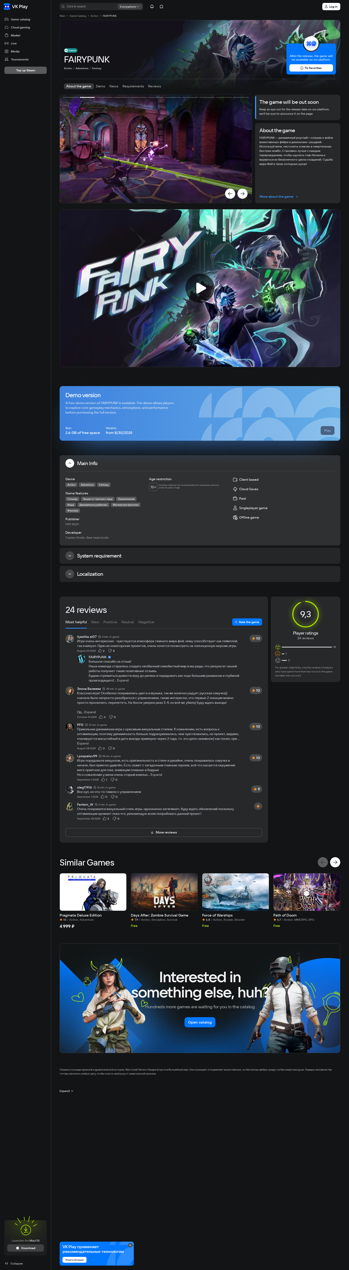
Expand (123, 680)
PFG (80, 725)
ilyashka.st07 (87, 637)
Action (68, 68)
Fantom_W (85, 805)
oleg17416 (84, 787)
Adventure (82, 68)
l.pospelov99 (87, 756)
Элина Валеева (89, 689)
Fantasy (96, 68)
